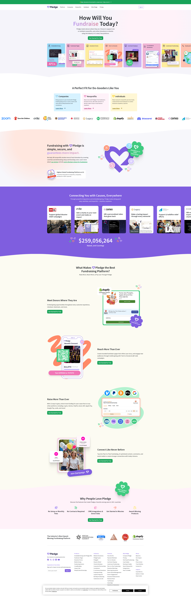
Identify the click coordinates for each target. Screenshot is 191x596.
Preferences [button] (54, 591)
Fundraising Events (79, 564)
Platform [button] (62, 7)
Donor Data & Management (114, 572)
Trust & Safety (139, 564)
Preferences (115, 590)
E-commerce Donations (100, 570)
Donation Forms (78, 560)
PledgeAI (96, 560)
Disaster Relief (97, 562)
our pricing (54, 162)
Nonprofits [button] (78, 7)
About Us (138, 555)
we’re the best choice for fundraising (75, 162)
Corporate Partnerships (100, 566)
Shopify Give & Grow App (80, 570)
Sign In (141, 7)
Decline (127, 590)
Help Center (139, 576)
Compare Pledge (127, 555)
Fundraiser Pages (78, 558)
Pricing (101, 7)
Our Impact (139, 558)
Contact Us (138, 566)
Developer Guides (127, 564)
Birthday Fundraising (99, 576)
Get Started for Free (95, 38)
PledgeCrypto (97, 558)
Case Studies (126, 562)
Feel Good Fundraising (128, 560)
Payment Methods (112, 558)
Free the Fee (110, 555)
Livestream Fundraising (113, 564)
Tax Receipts (110, 580)
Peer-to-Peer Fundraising (113, 566)
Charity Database (98, 564)
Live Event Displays (112, 562)
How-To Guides (127, 570)
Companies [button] (70, 7)
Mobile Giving (77, 562)
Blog (137, 560)
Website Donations (98, 555)
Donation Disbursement (113, 576)
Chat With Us (139, 571)
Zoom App (110, 583)
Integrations (126, 568)
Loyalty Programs (98, 574)
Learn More (59, 108)
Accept (140, 590)
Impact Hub (77, 568)
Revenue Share (111, 578)
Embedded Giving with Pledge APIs (83, 555)
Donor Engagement (112, 574)
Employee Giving (98, 572)
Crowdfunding (77, 566)
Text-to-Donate (111, 560)
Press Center (139, 562)
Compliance (97, 568)
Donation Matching (112, 568)
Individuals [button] (86, 7)
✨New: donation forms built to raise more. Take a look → (95, 2)
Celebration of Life (98, 578)
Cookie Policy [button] (85, 589)
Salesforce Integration (113, 585)
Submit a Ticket (140, 574)
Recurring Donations (112, 570)
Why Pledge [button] (94, 7)
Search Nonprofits (127, 566)
